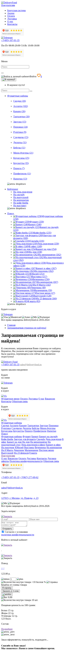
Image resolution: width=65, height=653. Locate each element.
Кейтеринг (12, 189)
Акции (10, 13)
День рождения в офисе (33, 444)
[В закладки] (7, 594)
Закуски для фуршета (25, 439)
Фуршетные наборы (17, 96)
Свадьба (40, 439)
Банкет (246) (35, 224)
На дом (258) (35, 252)
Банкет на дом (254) (46, 249)
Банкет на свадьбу (48, 436)
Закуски (44, 425)
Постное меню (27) (45, 293)
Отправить (7, 529)
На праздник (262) (44, 271)
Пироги (29, 431)
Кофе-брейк (7, 439)
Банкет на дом (14, 442)
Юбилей (19, 447)
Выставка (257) (39, 276)
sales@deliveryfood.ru (31, 364)
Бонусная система (16, 10)
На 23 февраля (21, 453)
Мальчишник (31, 450)
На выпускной (20, 197)
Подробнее (7, 629)
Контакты (12, 24)
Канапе (23, 425)
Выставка (29, 447)
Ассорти (14, 425)
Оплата (11, 16)
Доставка (12, 18)
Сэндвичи (16, 428)
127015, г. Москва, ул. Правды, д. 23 (19, 498)
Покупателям (8, 5)
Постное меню (46, 450)
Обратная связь (20, 401)
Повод (10, 213)
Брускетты (18, 431)
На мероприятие (38, 442)
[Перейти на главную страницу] (9, 2)
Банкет (35, 436)
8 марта (33, 453)
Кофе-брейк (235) (42, 232)
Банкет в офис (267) (46, 268)
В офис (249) (35, 246)
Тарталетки (33, 425)
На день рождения (22, 192)
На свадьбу (19, 194)
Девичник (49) (38, 287)
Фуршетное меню (10, 398)
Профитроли (39, 431)
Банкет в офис (53, 444)
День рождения (53, 439)
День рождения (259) (48, 243)
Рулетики (6, 428)
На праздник (7, 447)
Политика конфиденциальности (26, 461)
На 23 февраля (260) (46, 298)
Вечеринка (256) (41, 279)
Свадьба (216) (37, 241)
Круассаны (7, 431)
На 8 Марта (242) (42, 285)
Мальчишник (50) (43, 290)
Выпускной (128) (42, 295)
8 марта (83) (34, 301)
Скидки (5, 425)
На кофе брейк (20, 203)
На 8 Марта (7, 450)
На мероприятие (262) (49, 254)
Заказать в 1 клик (10, 591)
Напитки (51, 431)
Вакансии (50, 398)
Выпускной (7, 453)
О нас (10, 21)
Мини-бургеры (47, 428)
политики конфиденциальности (17, 534)
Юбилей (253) (37, 274)
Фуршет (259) (37, 221)
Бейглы (35, 428)
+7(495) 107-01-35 (10, 40)
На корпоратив (21, 200)
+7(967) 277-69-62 (29, 477)
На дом (26, 442)
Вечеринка (40, 447)
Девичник (19, 450)
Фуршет (27, 436)
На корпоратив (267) (47, 282)
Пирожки (53, 425)
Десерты (27, 428)
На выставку (19, 205)
